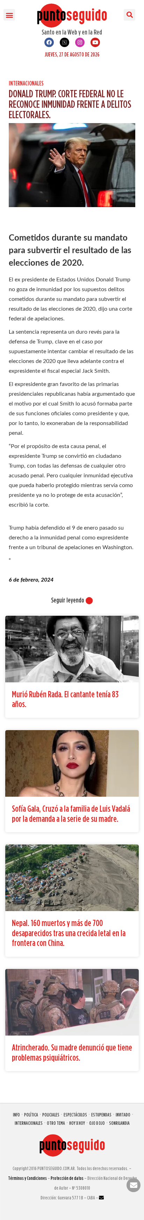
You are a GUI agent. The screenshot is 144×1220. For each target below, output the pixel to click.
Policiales (50, 1114)
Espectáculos (75, 1114)
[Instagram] (80, 42)
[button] (9, 15)
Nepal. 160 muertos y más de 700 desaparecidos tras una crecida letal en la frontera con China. (68, 932)
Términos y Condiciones (27, 1178)
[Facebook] (49, 42)
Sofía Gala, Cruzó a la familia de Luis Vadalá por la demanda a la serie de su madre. (71, 813)
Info (16, 1114)
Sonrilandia (119, 1123)
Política (31, 1114)
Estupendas (101, 1114)
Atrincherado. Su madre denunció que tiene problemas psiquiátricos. (72, 1052)
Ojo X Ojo (97, 1123)
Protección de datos (67, 1178)
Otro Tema (56, 1123)
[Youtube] (95, 42)
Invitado (123, 1114)
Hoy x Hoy (77, 1123)
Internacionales (26, 83)
